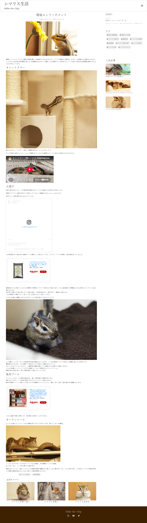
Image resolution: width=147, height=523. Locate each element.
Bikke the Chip (73, 512)
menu (142, 5)
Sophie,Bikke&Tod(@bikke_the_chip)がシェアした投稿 (29, 249)
